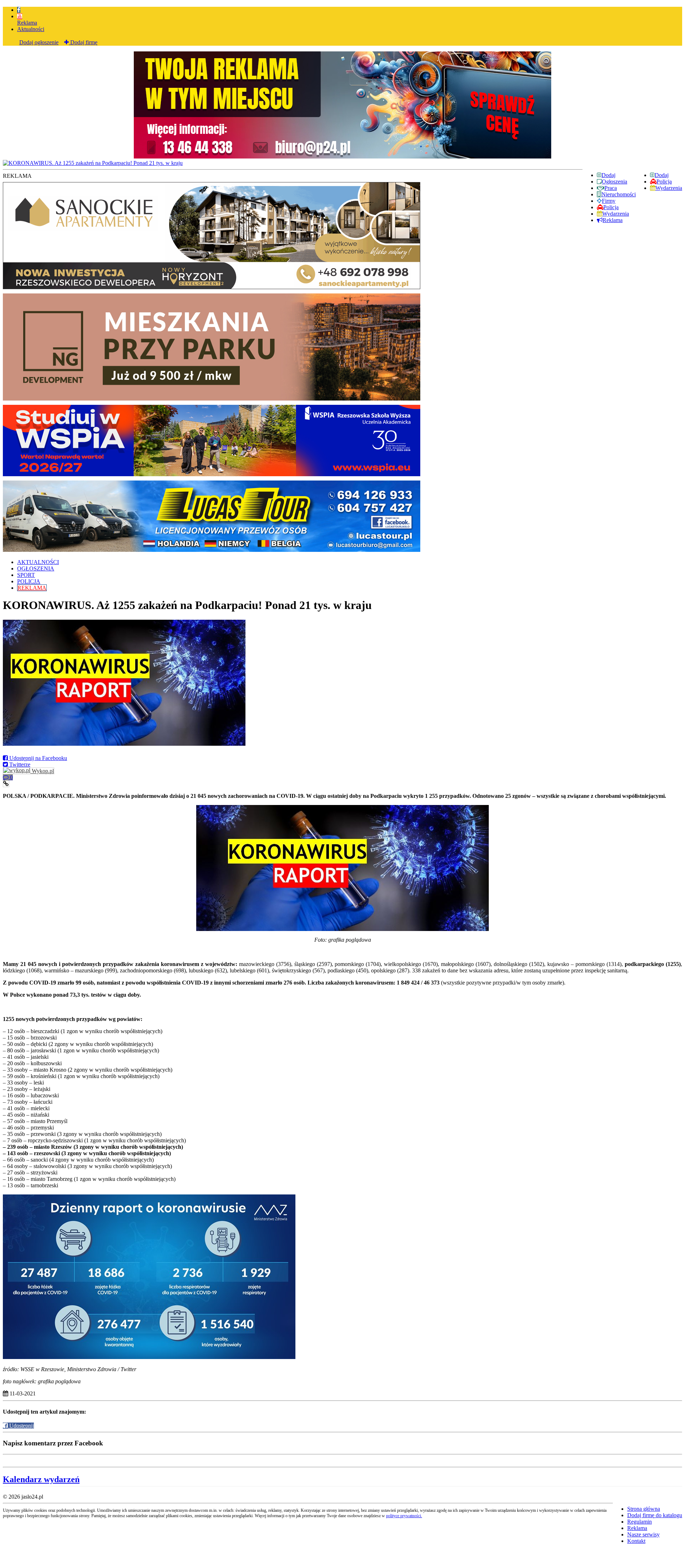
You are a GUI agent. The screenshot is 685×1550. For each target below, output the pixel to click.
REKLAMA (31, 588)
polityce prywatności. (404, 1515)
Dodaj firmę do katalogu (654, 1515)
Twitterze (19, 764)
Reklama (27, 23)
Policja (664, 181)
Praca (610, 188)
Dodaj (662, 175)
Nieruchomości (619, 194)
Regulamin (639, 1522)
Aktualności (30, 29)
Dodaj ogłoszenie (39, 42)
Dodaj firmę (83, 42)
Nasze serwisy (643, 1534)
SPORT (26, 575)
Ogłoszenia (614, 181)
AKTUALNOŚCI (38, 562)
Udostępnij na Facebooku (37, 758)
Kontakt (636, 1541)
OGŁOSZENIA (35, 568)
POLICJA (28, 581)
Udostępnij (21, 1426)
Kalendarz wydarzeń (41, 1479)
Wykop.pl (42, 771)
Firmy (608, 201)
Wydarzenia (668, 188)
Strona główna (643, 1509)
